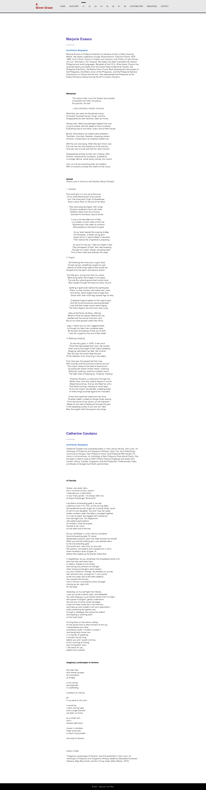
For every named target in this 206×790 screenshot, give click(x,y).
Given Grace (44, 7)
